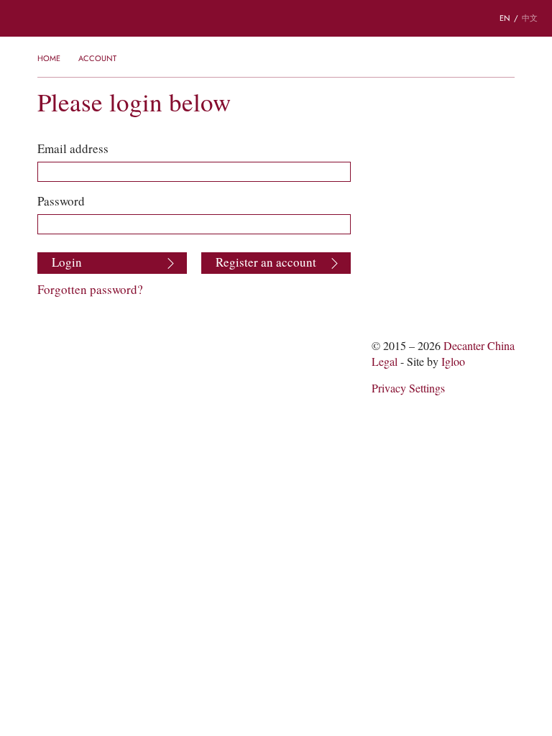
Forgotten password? (90, 290)
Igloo (453, 361)
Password (61, 201)
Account (97, 58)
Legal (384, 361)
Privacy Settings (408, 388)
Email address (73, 149)
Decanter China (276, 18)
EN (505, 18)
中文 (530, 18)
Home (48, 58)
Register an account (266, 262)
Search (64, 18)
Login (67, 262)
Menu (20, 18)
